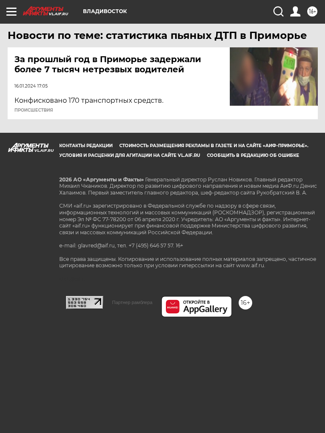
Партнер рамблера (132, 302)
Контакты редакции (86, 145)
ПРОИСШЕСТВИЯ (33, 110)
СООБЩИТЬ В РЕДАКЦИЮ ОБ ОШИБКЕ (253, 155)
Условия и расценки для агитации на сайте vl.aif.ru (129, 155)
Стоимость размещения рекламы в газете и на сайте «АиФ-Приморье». (213, 145)
